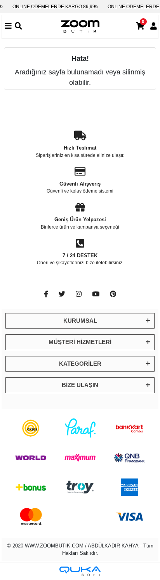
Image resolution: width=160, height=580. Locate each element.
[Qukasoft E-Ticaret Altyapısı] (80, 571)
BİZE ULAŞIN (80, 385)
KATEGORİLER (80, 363)
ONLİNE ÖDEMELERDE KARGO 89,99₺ (55, 6)
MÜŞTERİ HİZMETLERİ (80, 342)
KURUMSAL (80, 320)
